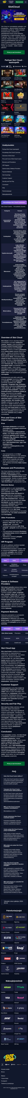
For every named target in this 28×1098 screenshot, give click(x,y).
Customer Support (7, 178)
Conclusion (5, 184)
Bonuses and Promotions (9, 162)
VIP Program (5, 165)
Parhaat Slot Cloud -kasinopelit (10, 149)
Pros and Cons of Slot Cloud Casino (12, 159)
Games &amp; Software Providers (11, 168)
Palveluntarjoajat (6, 191)
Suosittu (3, 66)
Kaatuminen (18, 66)
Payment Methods (7, 171)
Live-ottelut (10, 66)
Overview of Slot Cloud (8, 155)
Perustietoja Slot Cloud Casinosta (11, 152)
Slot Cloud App (6, 175)
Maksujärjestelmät (7, 194)
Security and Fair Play (8, 181)
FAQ (3, 187)
